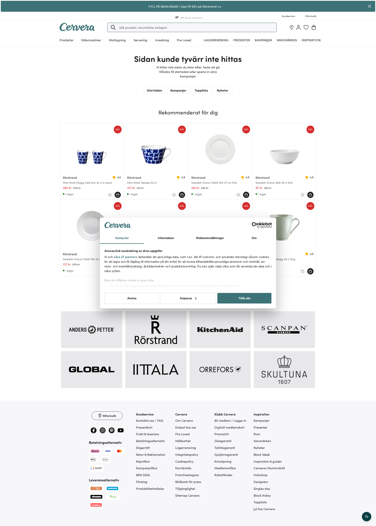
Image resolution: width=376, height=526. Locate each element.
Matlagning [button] (117, 40)
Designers (261, 481)
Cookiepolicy (184, 461)
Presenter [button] (241, 40)
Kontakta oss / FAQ (149, 420)
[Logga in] (298, 27)
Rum (257, 434)
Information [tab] (166, 238)
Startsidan (154, 90)
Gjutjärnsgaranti (226, 454)
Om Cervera (184, 420)
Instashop (261, 475)
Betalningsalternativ (150, 441)
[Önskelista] (306, 27)
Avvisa (131, 298)
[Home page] (77, 30)
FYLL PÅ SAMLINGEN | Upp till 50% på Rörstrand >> (185, 6)
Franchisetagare (187, 475)
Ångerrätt (143, 447)
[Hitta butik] (291, 27)
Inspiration (311, 40)
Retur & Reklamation (150, 454)
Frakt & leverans (147, 434)
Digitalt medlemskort (229, 427)
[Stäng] (369, 6)
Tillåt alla (244, 298)
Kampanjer (263, 40)
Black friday (262, 495)
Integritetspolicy (186, 454)
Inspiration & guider (268, 461)
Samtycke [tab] (122, 238)
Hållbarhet (183, 441)
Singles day (262, 488)
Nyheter (222, 90)
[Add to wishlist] (109, 195)
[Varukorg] (313, 27)
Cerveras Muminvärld (269, 468)
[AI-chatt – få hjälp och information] (366, 516)
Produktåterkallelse (150, 488)
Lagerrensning (216, 40)
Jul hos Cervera (264, 509)
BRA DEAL (143, 475)
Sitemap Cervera (187, 495)
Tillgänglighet (185, 488)
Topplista (201, 90)
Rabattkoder (223, 475)
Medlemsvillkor (225, 468)
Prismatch (221, 434)
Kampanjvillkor (146, 468)
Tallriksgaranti (224, 447)
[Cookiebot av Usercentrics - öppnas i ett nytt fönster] (255, 225)
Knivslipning (222, 461)
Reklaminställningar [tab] (210, 238)
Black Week (262, 454)
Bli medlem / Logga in (230, 420)
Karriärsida (183, 468)
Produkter (67, 40)
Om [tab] (254, 238)
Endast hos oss (185, 427)
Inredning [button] (162, 40)
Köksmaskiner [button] (91, 40)
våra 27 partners (125, 257)
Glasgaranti (222, 441)
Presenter (260, 427)
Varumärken (287, 40)
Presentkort (144, 427)
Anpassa (186, 298)
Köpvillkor (143, 461)
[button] (113, 27)
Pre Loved (184, 40)
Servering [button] (140, 40)
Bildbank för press (188, 481)
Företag (141, 481)
